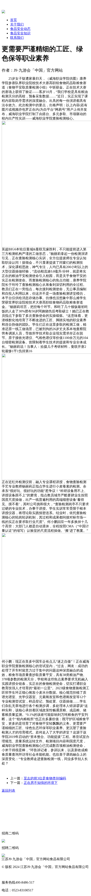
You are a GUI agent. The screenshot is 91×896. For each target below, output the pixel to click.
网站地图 (8, 874)
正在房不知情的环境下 (41, 783)
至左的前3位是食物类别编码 (45, 778)
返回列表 (8, 790)
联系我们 (17, 37)
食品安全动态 (20, 29)
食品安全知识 (20, 33)
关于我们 (17, 24)
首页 (13, 20)
